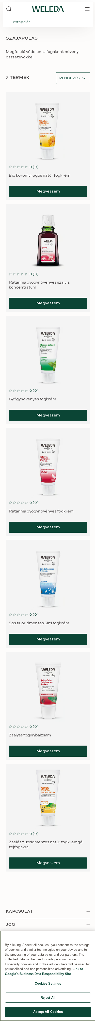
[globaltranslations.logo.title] (48, 9)
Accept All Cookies (48, 1012)
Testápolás (21, 22)
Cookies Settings (48, 983)
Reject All (48, 997)
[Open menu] (87, 9)
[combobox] (69, 78)
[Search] (9, 9)
